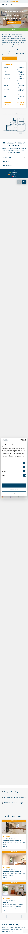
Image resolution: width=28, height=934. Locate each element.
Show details (21, 481)
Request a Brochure (13, 22)
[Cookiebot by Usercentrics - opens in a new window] (20, 440)
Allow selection (14, 489)
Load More (13, 916)
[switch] (24, 467)
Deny (14, 493)
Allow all (14, 485)
